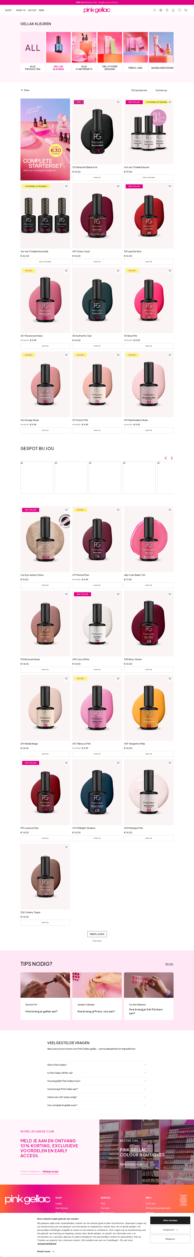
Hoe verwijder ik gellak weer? (62, 1105)
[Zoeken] (154, 10)
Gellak (58, 1203)
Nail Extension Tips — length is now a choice (97, 2)
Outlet (32, 10)
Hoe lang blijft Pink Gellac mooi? (63, 1080)
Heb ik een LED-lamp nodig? (62, 1097)
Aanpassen (168, 1229)
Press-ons (60, 1212)
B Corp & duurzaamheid (158, 1208)
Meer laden (97, 934)
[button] (163, 90)
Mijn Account (107, 1212)
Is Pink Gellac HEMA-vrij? (60, 1072)
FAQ (103, 1203)
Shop (8, 10)
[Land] (160, 10)
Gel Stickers (61, 1208)
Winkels (150, 1212)
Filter (26, 90)
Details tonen (43, 1251)
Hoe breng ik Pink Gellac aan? (62, 1088)
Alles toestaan (170, 1220)
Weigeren (170, 1239)
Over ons (150, 1203)
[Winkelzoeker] (167, 10)
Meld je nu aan (51, 1171)
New (41, 10)
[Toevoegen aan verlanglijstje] (118, 102)
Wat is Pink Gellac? (57, 1064)
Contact (105, 1208)
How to (21, 10)
